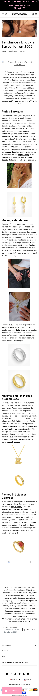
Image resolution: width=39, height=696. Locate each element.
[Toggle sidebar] (33, 14)
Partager (30, 630)
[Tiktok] (15, 674)
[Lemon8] (32, 674)
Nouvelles (13, 627)
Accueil (5, 627)
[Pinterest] (19, 674)
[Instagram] (11, 674)
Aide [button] (4, 657)
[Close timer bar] (37, 2)
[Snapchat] (24, 674)
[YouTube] (28, 674)
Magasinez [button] (6, 645)
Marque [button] (5, 651)
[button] (3, 14)
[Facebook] (7, 674)
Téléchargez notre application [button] (15, 662)
